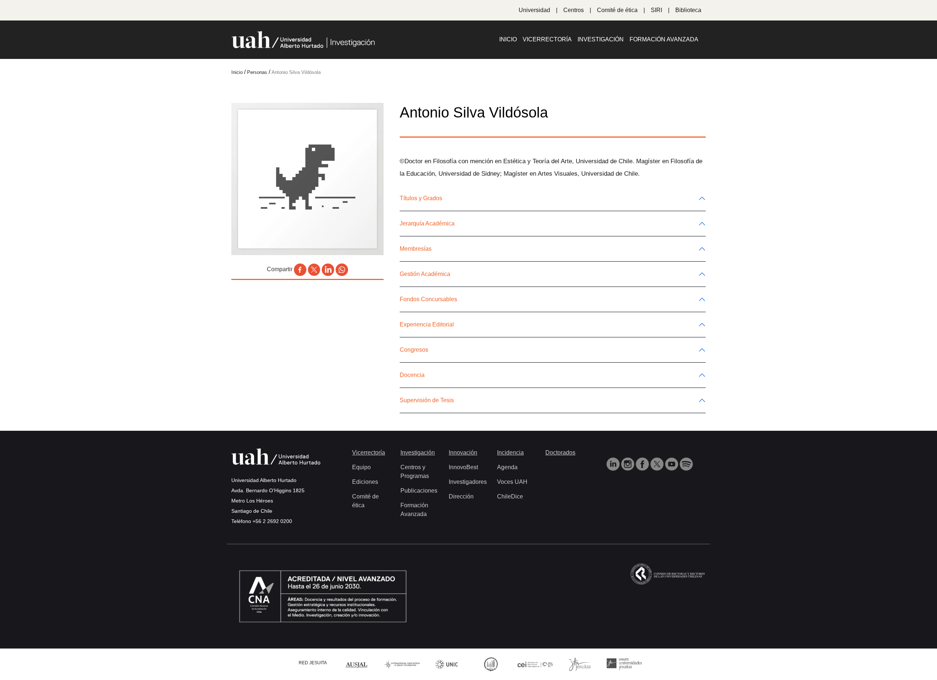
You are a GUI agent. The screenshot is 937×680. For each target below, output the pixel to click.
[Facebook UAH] (643, 463)
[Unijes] (624, 664)
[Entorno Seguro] (491, 664)
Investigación (601, 39)
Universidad (534, 10)
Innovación (463, 452)
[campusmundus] (535, 664)
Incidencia (510, 452)
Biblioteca (688, 10)
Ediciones (365, 482)
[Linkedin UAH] (613, 463)
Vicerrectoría (547, 39)
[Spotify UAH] (686, 463)
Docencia (412, 375)
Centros (573, 10)
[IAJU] (402, 664)
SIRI (656, 10)
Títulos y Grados (421, 198)
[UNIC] (446, 664)
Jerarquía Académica (427, 223)
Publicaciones (418, 490)
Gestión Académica (425, 274)
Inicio (508, 39)
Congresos (414, 350)
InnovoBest (463, 467)
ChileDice (510, 496)
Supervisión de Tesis (427, 400)
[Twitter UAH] (657, 463)
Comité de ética (617, 10)
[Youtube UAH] (672, 463)
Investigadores (468, 482)
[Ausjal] (358, 664)
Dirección (461, 496)
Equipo (361, 467)
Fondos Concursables (428, 299)
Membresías (416, 249)
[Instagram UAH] (628, 463)
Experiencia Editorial (427, 324)
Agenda (507, 467)
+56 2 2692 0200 (272, 521)
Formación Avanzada (664, 39)
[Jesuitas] (580, 664)
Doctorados (560, 452)
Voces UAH (512, 482)
